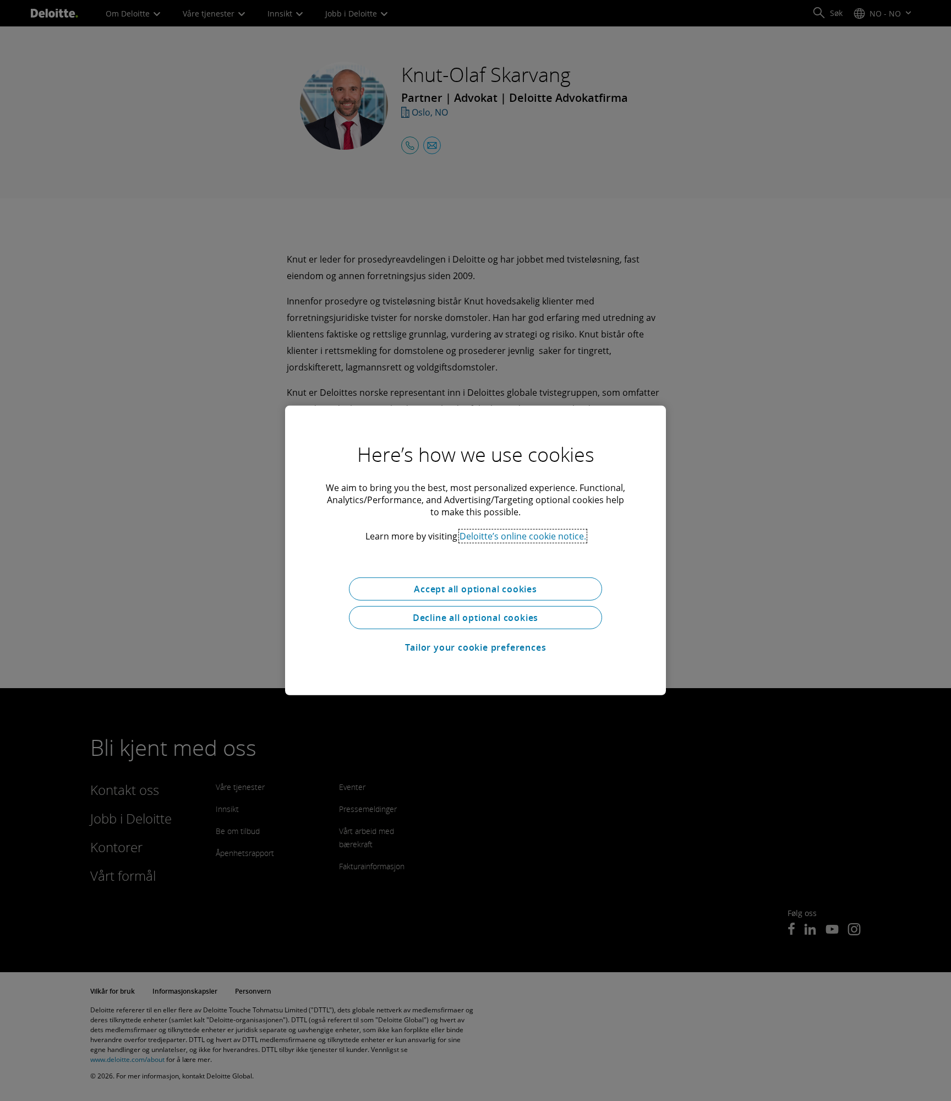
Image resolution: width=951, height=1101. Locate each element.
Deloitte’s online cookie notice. (523, 536)
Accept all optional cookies (475, 589)
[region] (475, 550)
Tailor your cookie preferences (475, 647)
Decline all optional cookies (475, 618)
